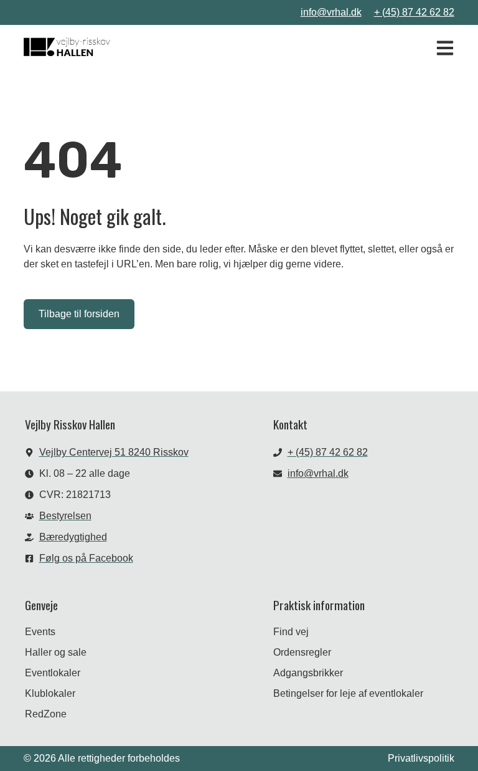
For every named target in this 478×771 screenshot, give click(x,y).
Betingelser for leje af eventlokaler (348, 693)
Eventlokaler (52, 673)
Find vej (291, 631)
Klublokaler (50, 693)
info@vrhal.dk (331, 12)
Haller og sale (56, 652)
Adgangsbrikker (308, 673)
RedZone (46, 714)
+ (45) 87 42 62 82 (414, 12)
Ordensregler (302, 652)
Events (40, 631)
